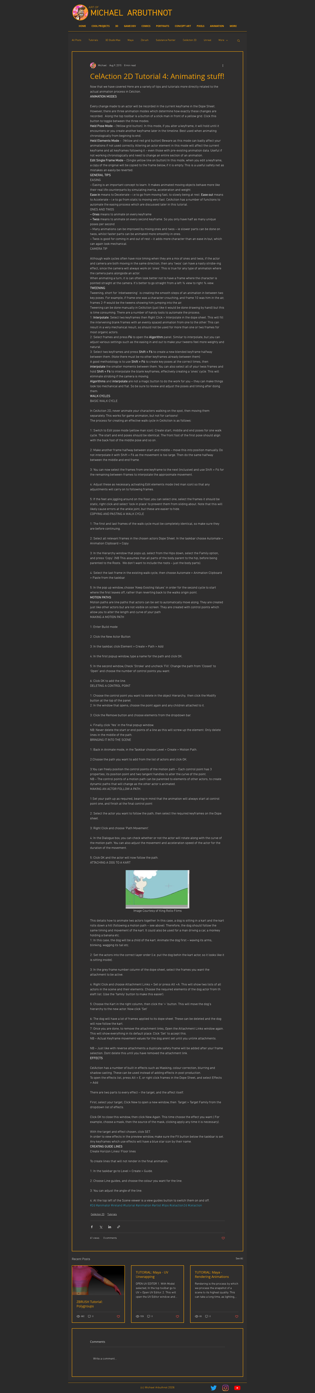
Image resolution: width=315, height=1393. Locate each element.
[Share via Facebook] (92, 1227)
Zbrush (145, 40)
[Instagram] (225, 1388)
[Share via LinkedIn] (109, 1227)
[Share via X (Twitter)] (100, 1227)
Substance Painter (166, 40)
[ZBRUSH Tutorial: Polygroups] (98, 1280)
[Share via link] (118, 1227)
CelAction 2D (190, 40)
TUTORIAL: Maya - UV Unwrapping (152, 1274)
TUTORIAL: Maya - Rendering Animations (212, 1274)
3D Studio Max (112, 40)
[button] (238, 40)
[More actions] (223, 65)
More (221, 40)
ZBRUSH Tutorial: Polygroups (90, 1304)
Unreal (207, 40)
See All (239, 1258)
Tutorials (93, 40)
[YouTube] (237, 1388)
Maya (130, 40)
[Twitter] (214, 1388)
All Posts (76, 40)
